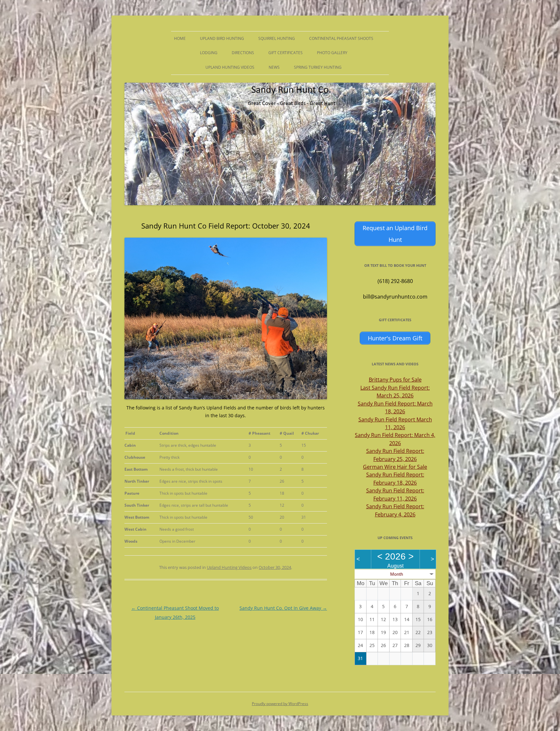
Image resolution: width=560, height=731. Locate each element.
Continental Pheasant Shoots (341, 38)
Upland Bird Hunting (222, 38)
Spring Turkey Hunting (318, 67)
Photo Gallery (332, 52)
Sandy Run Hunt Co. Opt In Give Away (283, 608)
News (274, 67)
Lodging (208, 52)
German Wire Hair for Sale (395, 466)
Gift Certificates (285, 52)
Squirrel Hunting (276, 38)
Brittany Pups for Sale (395, 379)
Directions (243, 52)
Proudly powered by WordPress (280, 703)
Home (180, 38)
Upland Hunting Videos (229, 67)
